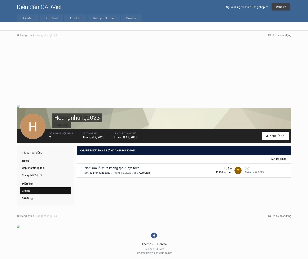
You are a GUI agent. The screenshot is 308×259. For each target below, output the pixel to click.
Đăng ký (281, 6)
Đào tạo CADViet (104, 18)
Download (51, 18)
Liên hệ (162, 244)
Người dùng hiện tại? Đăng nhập (246, 7)
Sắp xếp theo (278, 159)
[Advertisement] (154, 72)
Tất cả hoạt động (32, 152)
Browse (131, 18)
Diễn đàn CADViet (39, 7)
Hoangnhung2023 (99, 172)
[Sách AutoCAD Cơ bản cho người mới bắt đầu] (18, 106)
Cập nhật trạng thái (33, 167)
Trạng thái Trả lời (32, 175)
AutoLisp (75, 18)
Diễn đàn (27, 18)
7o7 (247, 168)
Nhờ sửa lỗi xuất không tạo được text (111, 168)
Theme (147, 244)
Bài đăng (27, 198)
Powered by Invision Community (154, 252)
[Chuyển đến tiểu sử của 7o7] (238, 170)
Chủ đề (26, 190)
